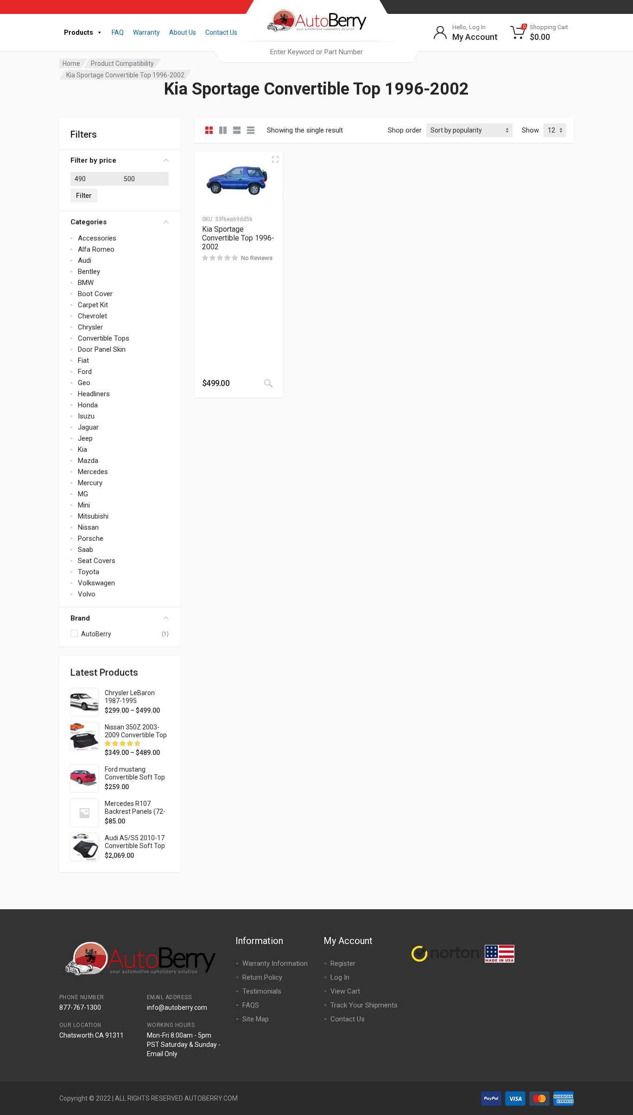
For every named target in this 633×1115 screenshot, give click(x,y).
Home (71, 63)
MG (83, 494)
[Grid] (209, 130)
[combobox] (316, 51)
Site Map (255, 1019)
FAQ (118, 32)
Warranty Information (275, 963)
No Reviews (256, 257)
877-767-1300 (80, 1007)
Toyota (88, 572)
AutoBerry (96, 634)
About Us (182, 32)
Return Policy (262, 977)
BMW (86, 283)
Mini (84, 505)
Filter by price (93, 160)
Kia (82, 449)
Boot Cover (95, 294)
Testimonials (261, 991)
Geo (84, 383)
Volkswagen (96, 583)
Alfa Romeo (96, 249)
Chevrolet (92, 316)
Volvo (86, 594)
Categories (88, 222)
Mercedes (93, 472)
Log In (339, 977)
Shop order (405, 130)
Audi (84, 260)
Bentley (89, 271)
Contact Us (221, 32)
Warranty (146, 32)
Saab (85, 549)
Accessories (97, 238)
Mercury (90, 483)
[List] (237, 130)
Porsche (90, 538)
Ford (85, 371)
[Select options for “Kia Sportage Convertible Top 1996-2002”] (268, 383)
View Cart (345, 991)
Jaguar (88, 427)
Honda (88, 405)
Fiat (83, 360)
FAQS (250, 1005)
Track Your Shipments (364, 1005)
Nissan (88, 527)
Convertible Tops (103, 338)
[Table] (251, 130)
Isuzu (86, 416)
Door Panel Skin (102, 349)
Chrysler (90, 327)
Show (530, 130)
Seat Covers (96, 561)
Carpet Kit (93, 305)
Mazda (88, 460)
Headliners (94, 394)
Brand (80, 618)
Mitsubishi (93, 516)
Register (342, 963)
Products (78, 32)
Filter (84, 195)
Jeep (85, 438)
